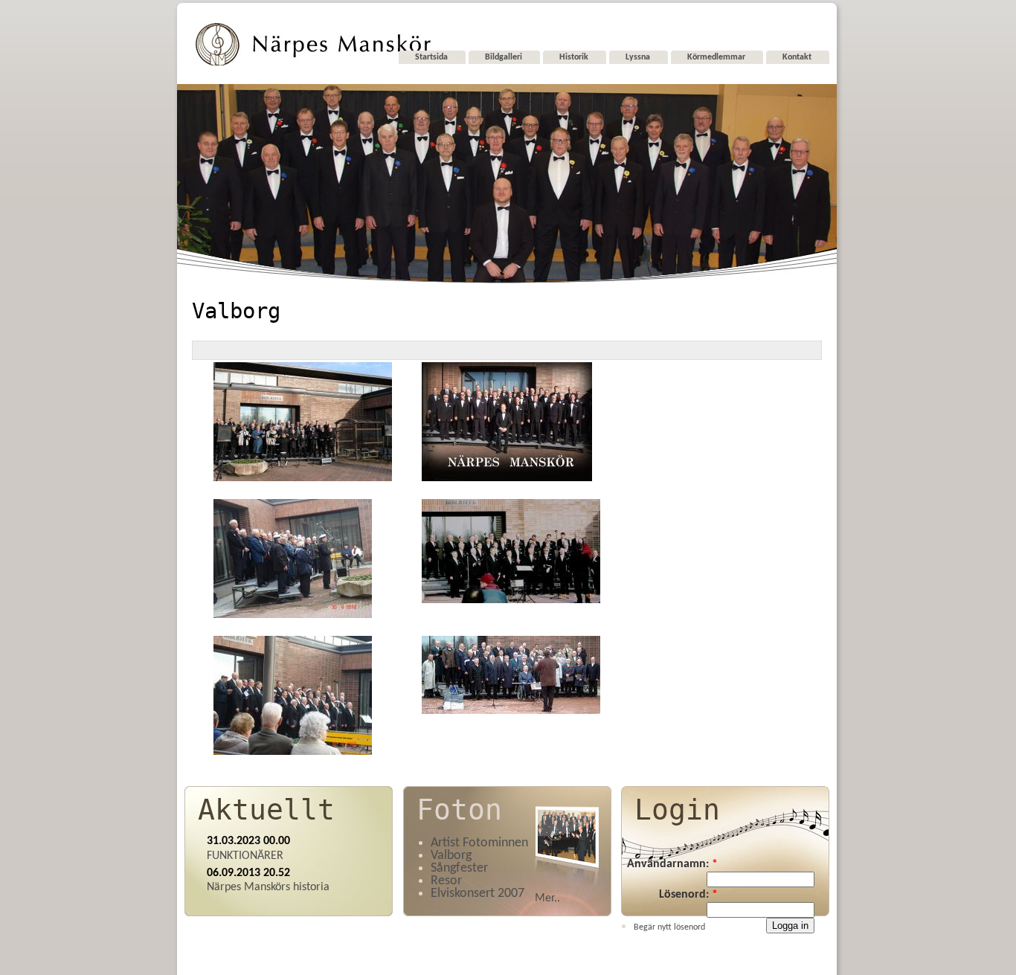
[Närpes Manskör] (313, 63)
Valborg (451, 856)
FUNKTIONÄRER (245, 856)
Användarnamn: (672, 864)
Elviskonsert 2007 (477, 893)
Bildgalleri (503, 57)
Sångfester (459, 868)
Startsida (431, 57)
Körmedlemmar (716, 57)
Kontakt (796, 57)
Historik (573, 57)
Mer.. (547, 898)
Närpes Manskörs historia (268, 887)
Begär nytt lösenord (669, 927)
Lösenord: (688, 895)
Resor (446, 881)
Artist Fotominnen (479, 843)
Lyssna (638, 57)
